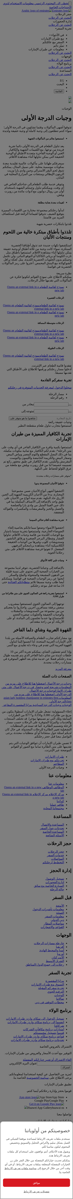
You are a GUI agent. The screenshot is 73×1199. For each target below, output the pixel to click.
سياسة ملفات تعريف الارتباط (20, 1168)
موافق (36, 1183)
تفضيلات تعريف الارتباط (36, 1191)
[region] (36, 1160)
